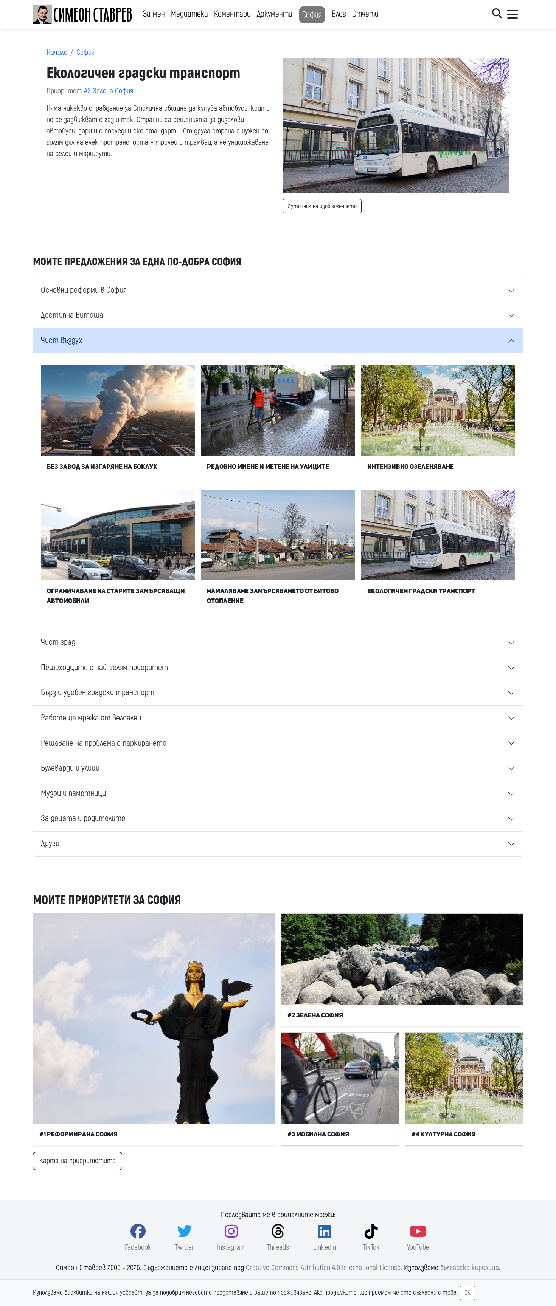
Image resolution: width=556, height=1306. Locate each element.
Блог (339, 14)
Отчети (365, 14)
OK (467, 1293)
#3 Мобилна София (318, 1134)
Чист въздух (61, 340)
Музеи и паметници (73, 793)
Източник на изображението (322, 206)
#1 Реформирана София (78, 1134)
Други (50, 843)
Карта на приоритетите (77, 1160)
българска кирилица (469, 1267)
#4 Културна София (444, 1134)
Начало (57, 52)
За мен (154, 14)
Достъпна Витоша (72, 315)
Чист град (58, 642)
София (312, 14)
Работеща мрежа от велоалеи (91, 718)
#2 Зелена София (108, 91)
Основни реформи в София (84, 290)
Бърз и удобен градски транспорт (97, 692)
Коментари (232, 14)
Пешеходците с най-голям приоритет (104, 667)
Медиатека (189, 14)
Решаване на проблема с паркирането (103, 743)
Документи (274, 14)
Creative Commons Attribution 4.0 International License (323, 1267)
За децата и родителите (83, 818)
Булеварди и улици (70, 768)
